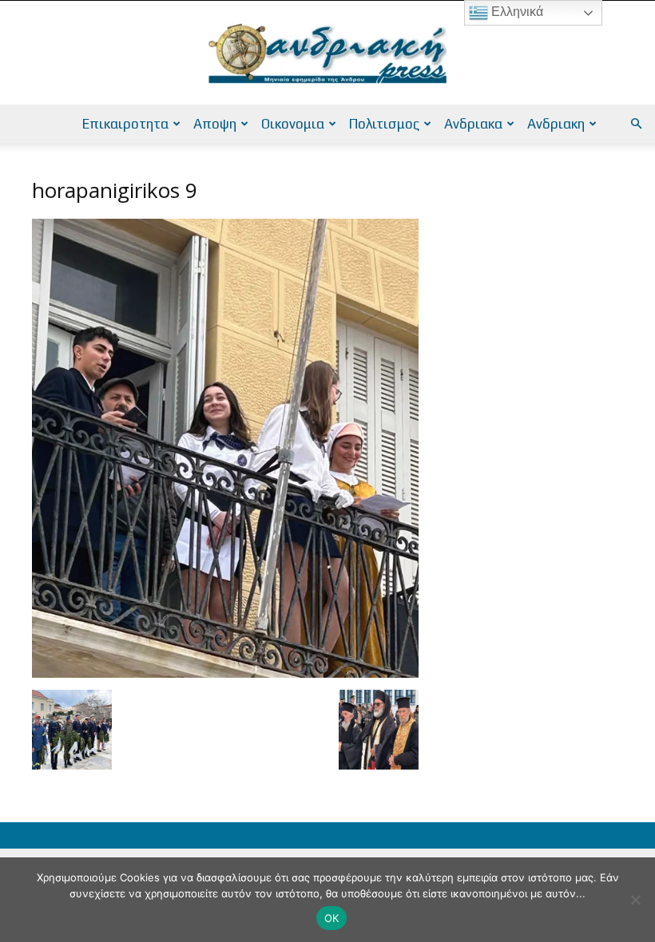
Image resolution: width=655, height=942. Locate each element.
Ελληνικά (515, 11)
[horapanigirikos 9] (225, 673)
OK (331, 918)
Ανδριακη (556, 124)
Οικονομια (292, 124)
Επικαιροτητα (125, 124)
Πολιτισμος (384, 124)
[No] (635, 900)
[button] (636, 124)
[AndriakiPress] (327, 53)
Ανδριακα (473, 124)
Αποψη (214, 124)
